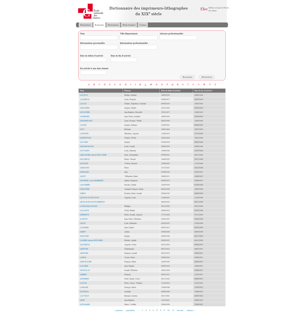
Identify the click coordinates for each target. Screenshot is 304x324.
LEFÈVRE (84, 248)
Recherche (99, 24)
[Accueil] (79, 11)
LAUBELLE (84, 99)
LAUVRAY (84, 295)
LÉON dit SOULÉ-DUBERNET (92, 201)
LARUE (83, 257)
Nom (82, 33)
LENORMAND (86, 120)
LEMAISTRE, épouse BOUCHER (93, 154)
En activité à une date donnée (94, 68)
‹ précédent (130, 310)
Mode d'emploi (129, 24)
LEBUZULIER (86, 261)
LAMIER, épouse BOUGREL (91, 240)
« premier (118, 310)
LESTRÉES (84, 278)
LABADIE (84, 287)
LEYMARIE (85, 304)
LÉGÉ (82, 300)
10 (168, 310)
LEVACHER (85, 112)
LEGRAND (84, 167)
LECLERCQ (85, 159)
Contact (142, 24)
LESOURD (84, 236)
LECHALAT (85, 270)
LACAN (83, 103)
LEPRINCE (84, 214)
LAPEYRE (84, 133)
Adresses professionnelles (171, 33)
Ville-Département (129, 33)
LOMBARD (84, 116)
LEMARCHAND (87, 146)
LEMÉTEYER (85, 137)
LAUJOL (83, 283)
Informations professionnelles (134, 43)
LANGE (83, 125)
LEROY (83, 193)
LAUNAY (84, 95)
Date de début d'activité (91, 55)
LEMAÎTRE (84, 107)
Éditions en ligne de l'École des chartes (219, 9)
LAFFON (84, 219)
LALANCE (84, 210)
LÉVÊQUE (84, 291)
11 (173, 310)
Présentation (85, 24)
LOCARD (84, 142)
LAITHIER (84, 227)
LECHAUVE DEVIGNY (89, 197)
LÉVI (82, 129)
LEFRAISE (84, 172)
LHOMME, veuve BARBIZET (91, 180)
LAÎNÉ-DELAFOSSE (88, 206)
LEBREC (83, 274)
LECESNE (84, 163)
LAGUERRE (85, 184)
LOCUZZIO (84, 150)
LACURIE (84, 266)
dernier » (191, 310)
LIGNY (83, 176)
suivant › (180, 310)
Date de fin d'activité (121, 55)
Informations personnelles (92, 43)
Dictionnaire (113, 24)
